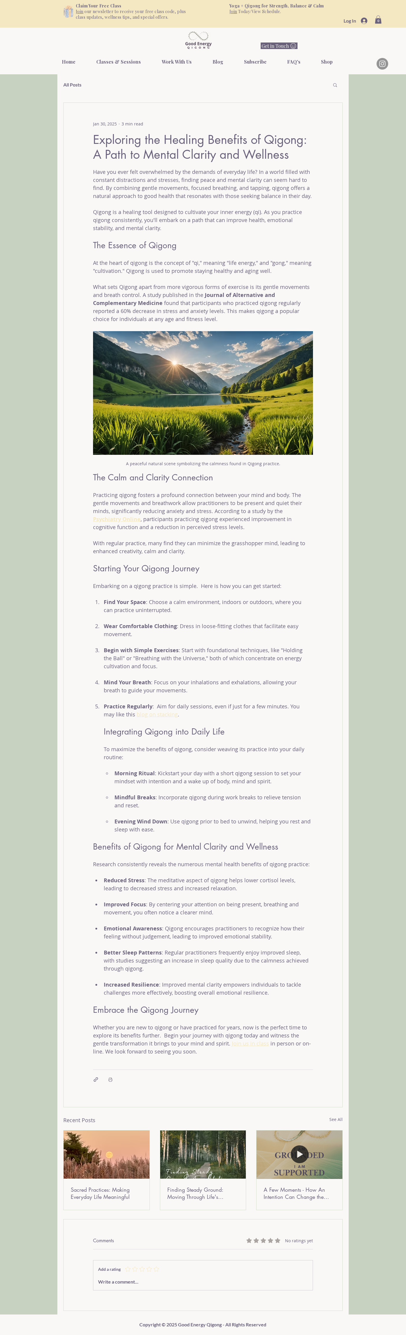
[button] (378, 19)
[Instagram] (382, 64)
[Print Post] (110, 1079)
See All (336, 1119)
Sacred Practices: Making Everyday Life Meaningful (100, 1193)
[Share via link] (96, 1079)
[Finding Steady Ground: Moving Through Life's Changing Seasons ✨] (203, 1154)
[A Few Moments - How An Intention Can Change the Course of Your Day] (299, 1154)
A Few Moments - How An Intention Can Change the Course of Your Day (294, 1193)
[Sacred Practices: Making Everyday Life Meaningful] (107, 1154)
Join (80, 11)
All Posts (72, 84)
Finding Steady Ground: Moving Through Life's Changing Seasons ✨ (195, 1193)
